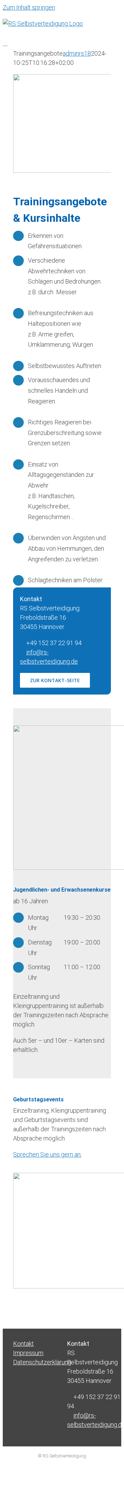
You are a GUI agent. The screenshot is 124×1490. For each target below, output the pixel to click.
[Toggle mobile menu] (5, 43)
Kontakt (23, 1343)
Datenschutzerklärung (35, 1362)
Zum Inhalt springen (29, 7)
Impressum (28, 1352)
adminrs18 (77, 53)
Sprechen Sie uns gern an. (47, 1154)
